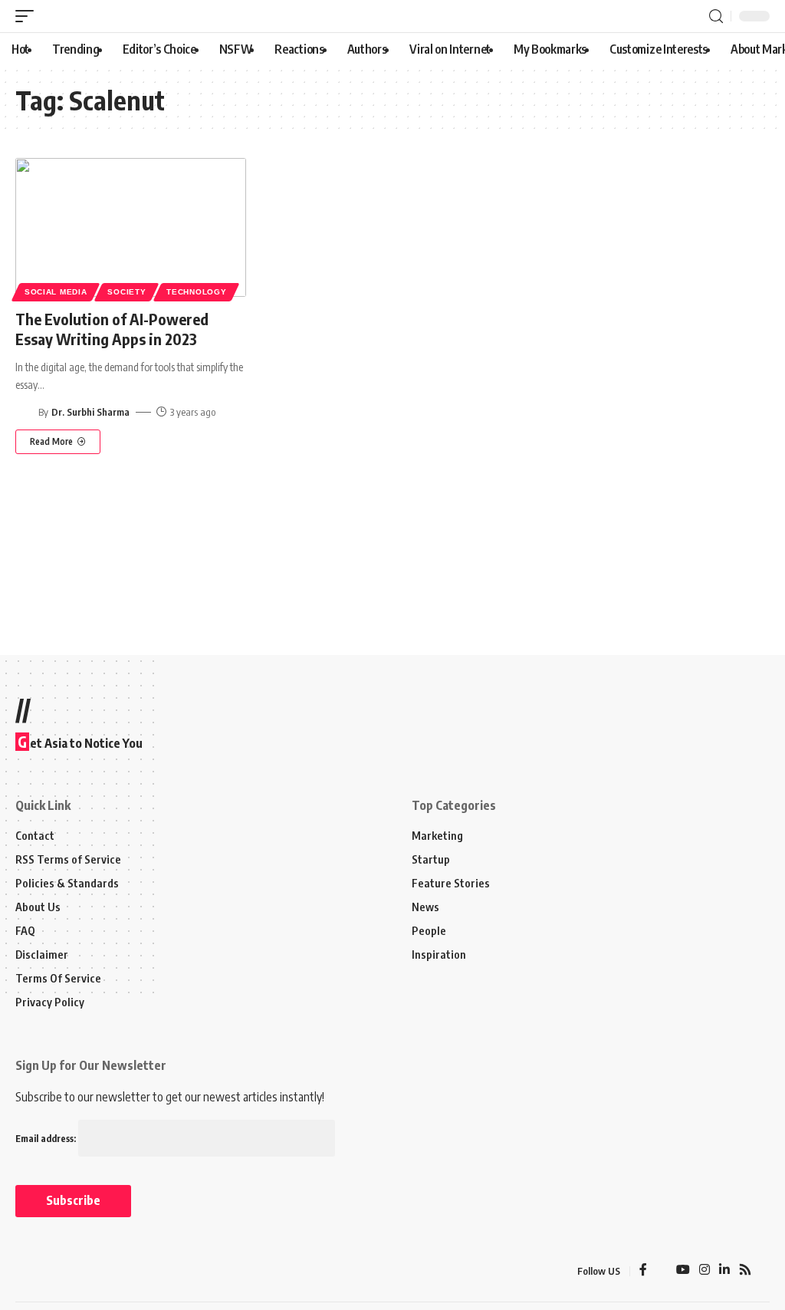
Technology (196, 292)
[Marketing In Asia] (49, 1271)
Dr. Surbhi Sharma (90, 412)
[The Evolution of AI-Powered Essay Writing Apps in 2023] (130, 227)
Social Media (56, 292)
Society (126, 292)
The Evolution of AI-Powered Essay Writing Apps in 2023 (112, 328)
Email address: (46, 1138)
